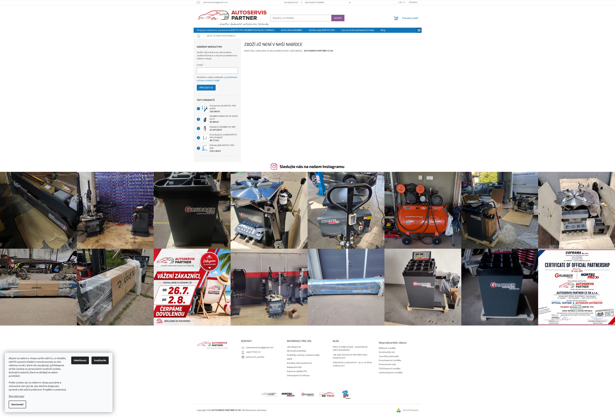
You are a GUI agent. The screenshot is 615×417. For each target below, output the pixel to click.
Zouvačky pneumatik (389, 356)
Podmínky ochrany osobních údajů (303, 355)
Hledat (338, 18)
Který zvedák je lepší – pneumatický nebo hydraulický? (350, 348)
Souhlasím (100, 360)
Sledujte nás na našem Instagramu (312, 166)
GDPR (289, 359)
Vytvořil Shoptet (410, 410)
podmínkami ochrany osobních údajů (217, 79)
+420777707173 (253, 352)
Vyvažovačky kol (387, 352)
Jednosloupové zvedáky (391, 373)
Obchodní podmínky (314, 2)
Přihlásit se (206, 87)
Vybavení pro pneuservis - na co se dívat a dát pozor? (352, 364)
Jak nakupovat (291, 2)
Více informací (16, 396)
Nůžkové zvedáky (387, 348)
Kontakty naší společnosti (299, 363)
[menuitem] (236, 30)
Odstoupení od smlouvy (298, 375)
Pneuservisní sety (387, 364)
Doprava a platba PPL (297, 371)
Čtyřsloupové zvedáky (390, 368)
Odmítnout (80, 360)
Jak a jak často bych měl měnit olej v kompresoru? (350, 356)
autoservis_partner (255, 357)
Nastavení (17, 404)
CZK (400, 2)
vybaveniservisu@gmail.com (259, 347)
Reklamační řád (294, 367)
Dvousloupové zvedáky (390, 360)
